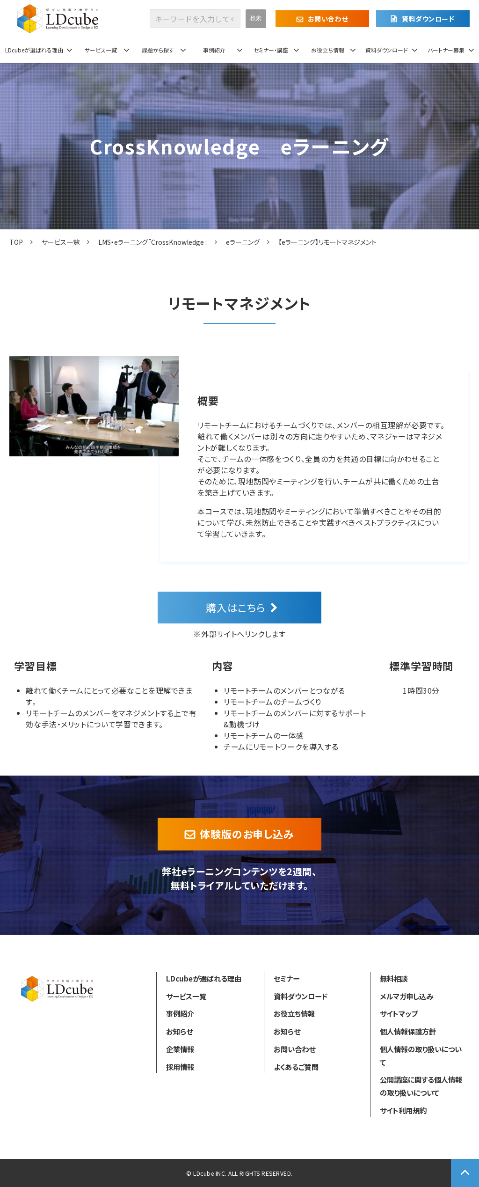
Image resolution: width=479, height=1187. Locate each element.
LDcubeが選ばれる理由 (34, 50)
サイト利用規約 (403, 1110)
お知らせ (179, 1031)
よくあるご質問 (296, 1067)
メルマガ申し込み (406, 996)
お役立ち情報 (327, 50)
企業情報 (180, 1049)
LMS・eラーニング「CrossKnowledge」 (152, 242)
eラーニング (243, 242)
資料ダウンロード (428, 18)
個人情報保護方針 (408, 1031)
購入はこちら (236, 607)
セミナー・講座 (271, 50)
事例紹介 (214, 50)
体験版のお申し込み (247, 833)
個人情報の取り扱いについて (421, 1055)
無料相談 (394, 978)
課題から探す (158, 50)
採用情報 (180, 1067)
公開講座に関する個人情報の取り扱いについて (421, 1086)
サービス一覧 (101, 50)
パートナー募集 (446, 50)
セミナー (286, 978)
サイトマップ (399, 1013)
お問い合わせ (328, 18)
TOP (16, 242)
